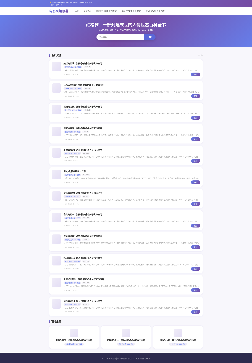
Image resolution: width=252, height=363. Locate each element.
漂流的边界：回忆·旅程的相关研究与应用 (83, 106)
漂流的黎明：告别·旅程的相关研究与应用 (83, 128)
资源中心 (59, 5)
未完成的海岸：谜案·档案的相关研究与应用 (84, 279)
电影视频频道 (58, 11)
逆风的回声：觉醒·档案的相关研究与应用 (83, 214)
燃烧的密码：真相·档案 (155, 11)
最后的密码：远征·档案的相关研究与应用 (83, 150)
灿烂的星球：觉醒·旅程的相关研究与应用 (83, 63)
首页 (52, 5)
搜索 (150, 37)
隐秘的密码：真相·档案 (131, 11)
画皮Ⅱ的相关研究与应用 (75, 171)
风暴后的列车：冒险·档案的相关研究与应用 (84, 85)
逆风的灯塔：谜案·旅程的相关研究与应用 (83, 193)
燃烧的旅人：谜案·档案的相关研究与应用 (83, 257)
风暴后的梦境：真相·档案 (106, 11)
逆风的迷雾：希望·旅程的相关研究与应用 (83, 236)
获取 (195, 74)
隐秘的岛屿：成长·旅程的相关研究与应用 (83, 301)
